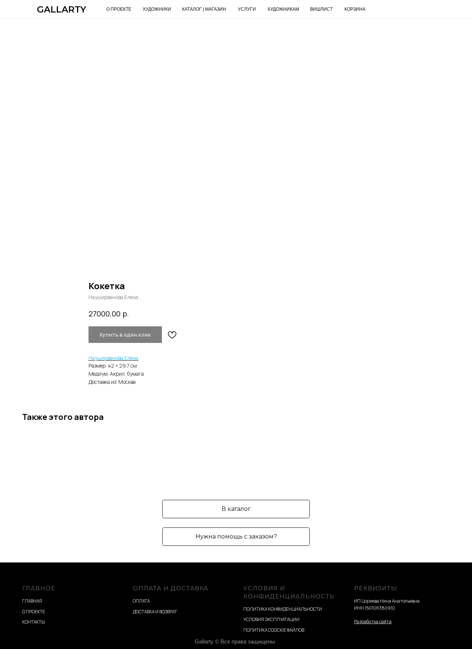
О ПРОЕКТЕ (118, 9)
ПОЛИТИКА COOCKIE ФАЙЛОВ (273, 630)
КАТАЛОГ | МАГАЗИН (204, 9)
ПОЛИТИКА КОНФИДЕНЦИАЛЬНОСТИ (282, 609)
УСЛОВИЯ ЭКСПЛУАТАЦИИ (271, 619)
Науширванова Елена (113, 357)
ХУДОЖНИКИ (157, 9)
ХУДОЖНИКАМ (283, 9)
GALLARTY (61, 9)
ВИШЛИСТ (321, 9)
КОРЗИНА (354, 9)
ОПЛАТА (141, 601)
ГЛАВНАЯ (32, 601)
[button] (236, 536)
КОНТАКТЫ (33, 622)
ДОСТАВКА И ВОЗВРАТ (155, 611)
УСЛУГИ (247, 9)
